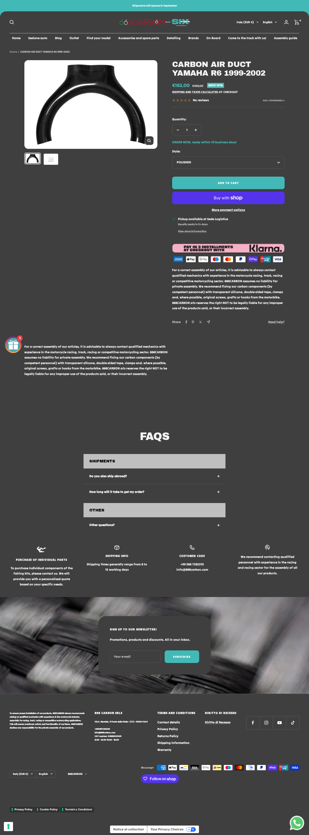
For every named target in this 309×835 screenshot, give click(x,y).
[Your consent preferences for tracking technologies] (8, 826)
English (267, 22)
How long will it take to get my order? (116, 492)
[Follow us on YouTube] (279, 722)
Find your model (99, 38)
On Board (213, 38)
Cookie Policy (48, 809)
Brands (193, 38)
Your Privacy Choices (166, 829)
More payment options (228, 210)
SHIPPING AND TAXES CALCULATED (195, 92)
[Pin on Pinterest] (193, 322)
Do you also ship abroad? (108, 476)
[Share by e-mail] (208, 322)
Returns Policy (167, 736)
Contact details (168, 722)
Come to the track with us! (247, 38)
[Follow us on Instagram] (266, 722)
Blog (58, 38)
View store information (192, 231)
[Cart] (296, 22)
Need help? (276, 322)
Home (16, 38)
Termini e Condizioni (78, 809)
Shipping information (173, 743)
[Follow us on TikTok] (292, 722)
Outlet (74, 38)
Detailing (174, 38)
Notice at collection (128, 829)
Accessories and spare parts (138, 38)
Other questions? (102, 525)
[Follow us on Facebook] (253, 722)
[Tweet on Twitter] (200, 322)
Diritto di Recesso (218, 722)
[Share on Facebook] (186, 322)
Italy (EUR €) (245, 22)
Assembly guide (285, 38)
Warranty (164, 750)
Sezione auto (37, 38)
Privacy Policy (167, 729)
